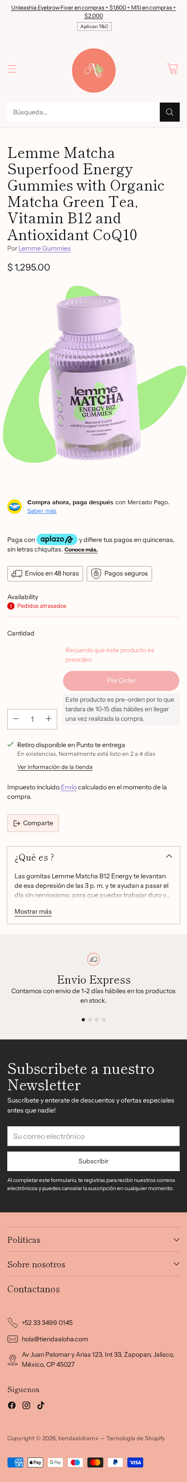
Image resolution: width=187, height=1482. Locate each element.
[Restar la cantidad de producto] (16, 719)
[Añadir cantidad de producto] (48, 719)
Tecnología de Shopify (135, 1438)
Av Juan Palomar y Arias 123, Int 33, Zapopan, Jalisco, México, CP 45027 (98, 1359)
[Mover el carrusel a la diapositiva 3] (96, 1019)
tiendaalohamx (78, 1438)
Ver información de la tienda (55, 766)
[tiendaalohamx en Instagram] (26, 1406)
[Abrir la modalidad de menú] (12, 68)
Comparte (38, 823)
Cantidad (20, 633)
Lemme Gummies (45, 248)
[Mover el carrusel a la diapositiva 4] (103, 1019)
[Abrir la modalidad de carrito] (172, 68)
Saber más (42, 510)
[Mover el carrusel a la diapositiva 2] (90, 1019)
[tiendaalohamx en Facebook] (11, 1406)
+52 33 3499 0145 (47, 1323)
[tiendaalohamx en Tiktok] (40, 1406)
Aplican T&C (94, 27)
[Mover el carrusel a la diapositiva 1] (83, 1019)
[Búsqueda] (170, 112)
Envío (69, 787)
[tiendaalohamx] (93, 68)
